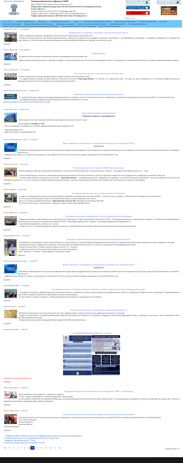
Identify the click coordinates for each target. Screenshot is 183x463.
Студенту (76, 21)
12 (41, 448)
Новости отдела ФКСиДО (10, 329)
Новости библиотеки (9, 306)
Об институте (7, 21)
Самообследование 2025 (117, 24)
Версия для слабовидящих (14, 1)
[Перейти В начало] (5, 448)
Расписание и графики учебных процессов (98, 21)
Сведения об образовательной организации (38, 24)
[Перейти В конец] (59, 448)
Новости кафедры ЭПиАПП (11, 235)
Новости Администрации (10, 388)
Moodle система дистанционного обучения (92, 24)
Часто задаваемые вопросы (137, 24)
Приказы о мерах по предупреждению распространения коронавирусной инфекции (31, 26)
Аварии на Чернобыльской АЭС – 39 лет (20, 440)
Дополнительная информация (125, 21)
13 (46, 448)
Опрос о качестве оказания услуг (110, 26)
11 (37, 448)
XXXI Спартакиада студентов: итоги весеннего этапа (25, 443)
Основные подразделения (24, 21)
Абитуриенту (42, 21)
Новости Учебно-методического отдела (15, 90)
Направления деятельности (60, 21)
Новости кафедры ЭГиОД (10, 411)
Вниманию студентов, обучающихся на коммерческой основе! (26, 102)
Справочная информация (147, 21)
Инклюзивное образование (12, 24)
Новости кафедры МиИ (10, 212)
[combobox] (136, 18)
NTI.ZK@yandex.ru (80, 16)
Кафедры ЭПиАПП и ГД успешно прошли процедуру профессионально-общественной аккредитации (43, 436)
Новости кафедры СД (9, 189)
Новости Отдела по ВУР (10, 29)
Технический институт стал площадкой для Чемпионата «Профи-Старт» (33, 438)
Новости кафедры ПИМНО (11, 285)
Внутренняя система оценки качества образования (79, 26)
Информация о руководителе (65, 24)
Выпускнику (163, 21)
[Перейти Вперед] (55, 448)
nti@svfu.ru (41, 9)
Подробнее (7, 44)
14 (50, 448)
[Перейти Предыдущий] (10, 448)
